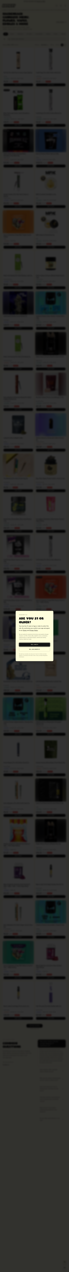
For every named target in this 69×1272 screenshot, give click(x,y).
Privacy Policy (34, 630)
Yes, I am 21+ (34, 644)
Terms (25, 630)
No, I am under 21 (34, 649)
